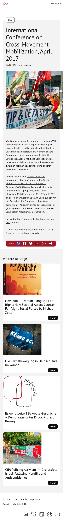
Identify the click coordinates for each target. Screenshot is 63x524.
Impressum (35, 499)
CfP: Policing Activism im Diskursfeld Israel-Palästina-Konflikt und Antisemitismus (31, 473)
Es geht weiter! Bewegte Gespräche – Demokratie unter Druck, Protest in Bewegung (31, 417)
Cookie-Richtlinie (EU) (15, 504)
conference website (29, 233)
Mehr (54, 318)
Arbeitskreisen (26, 211)
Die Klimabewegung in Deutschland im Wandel (31, 363)
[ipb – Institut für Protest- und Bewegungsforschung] (4, 3)
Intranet (7, 499)
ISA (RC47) (29, 183)
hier (8, 222)
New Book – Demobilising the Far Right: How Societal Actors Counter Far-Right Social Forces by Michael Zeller (30, 307)
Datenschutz (20, 499)
